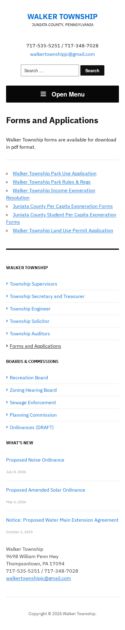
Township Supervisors (33, 284)
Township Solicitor (29, 321)
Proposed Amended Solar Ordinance (45, 490)
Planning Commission (33, 415)
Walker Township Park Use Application (54, 173)
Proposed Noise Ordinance (35, 460)
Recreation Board (29, 377)
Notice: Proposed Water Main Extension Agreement (62, 520)
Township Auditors (30, 333)
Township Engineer (30, 309)
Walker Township (62, 16)
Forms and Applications (35, 346)
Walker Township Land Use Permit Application (63, 230)
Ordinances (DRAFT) (32, 427)
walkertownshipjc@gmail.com (62, 54)
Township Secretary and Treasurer (47, 296)
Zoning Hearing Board (33, 390)
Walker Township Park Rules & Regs (52, 182)
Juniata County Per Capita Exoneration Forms (63, 206)
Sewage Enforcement (33, 402)
